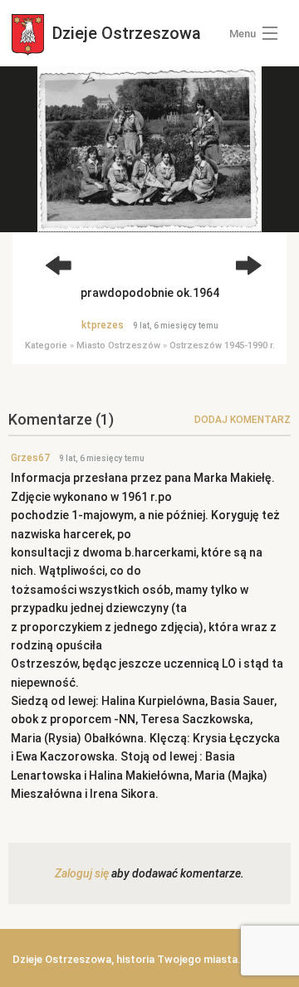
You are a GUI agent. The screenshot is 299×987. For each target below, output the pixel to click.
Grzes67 (30, 458)
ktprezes (102, 325)
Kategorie (46, 345)
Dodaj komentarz (242, 419)
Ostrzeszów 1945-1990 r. (222, 345)
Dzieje (124, 33)
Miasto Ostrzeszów (118, 345)
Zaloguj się (82, 873)
